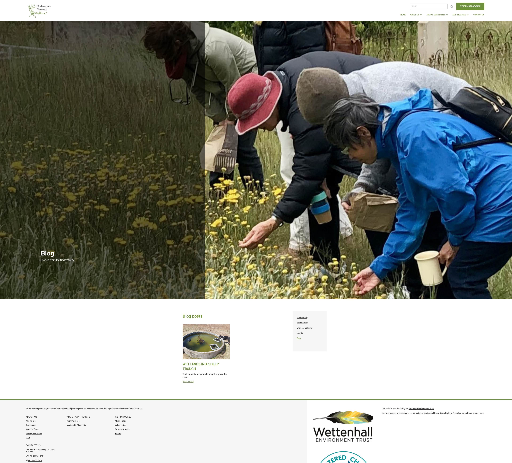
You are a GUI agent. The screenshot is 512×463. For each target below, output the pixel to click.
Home (403, 15)
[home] (40, 11)
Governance (31, 425)
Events (300, 333)
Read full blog (188, 382)
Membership (302, 317)
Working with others (34, 433)
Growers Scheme (304, 328)
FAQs (28, 438)
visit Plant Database (470, 6)
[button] (416, 14)
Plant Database (73, 421)
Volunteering (302, 323)
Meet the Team (32, 429)
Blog (299, 338)
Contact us (478, 15)
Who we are (30, 421)
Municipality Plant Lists (76, 425)
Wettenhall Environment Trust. (421, 409)
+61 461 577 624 (35, 461)
